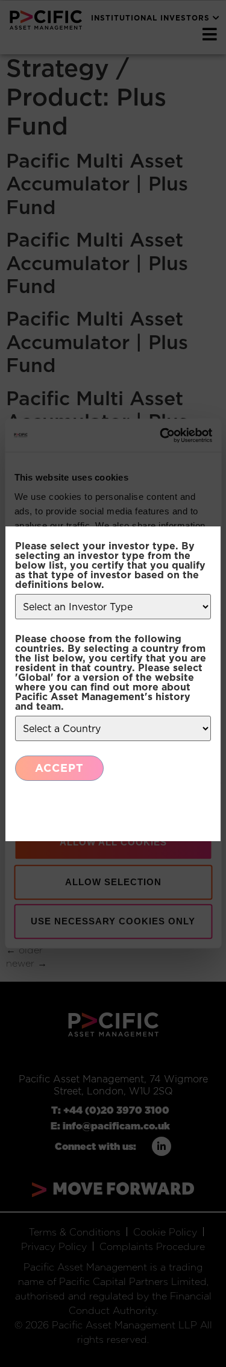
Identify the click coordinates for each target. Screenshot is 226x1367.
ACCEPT (59, 767)
